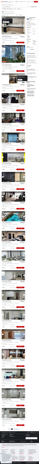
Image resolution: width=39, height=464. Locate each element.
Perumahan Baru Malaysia (32, 449)
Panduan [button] (21, 1)
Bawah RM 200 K (29, 70)
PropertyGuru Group (4, 434)
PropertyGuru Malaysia (5, 449)
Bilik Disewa (21, 452)
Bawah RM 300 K (33, 70)
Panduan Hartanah (4, 451)
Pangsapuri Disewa (22, 451)
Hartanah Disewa (22, 449)
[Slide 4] (13, 82)
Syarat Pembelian (19, 462)
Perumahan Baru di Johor (31, 450)
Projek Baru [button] (16, 1)
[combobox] (15, 7)
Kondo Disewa (21, 450)
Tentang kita (3, 435)
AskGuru (3, 450)
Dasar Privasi (14, 462)
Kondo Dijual (12, 450)
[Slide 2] (12, 141)
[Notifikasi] (32, 1)
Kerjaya (2, 437)
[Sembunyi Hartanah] (22, 18)
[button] (3, 11)
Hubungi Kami (11, 434)
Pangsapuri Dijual (13, 451)
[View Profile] (5, 18)
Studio (27, 74)
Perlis (27, 66)
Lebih (24, 1)
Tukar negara (27, 434)
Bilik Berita (11, 435)
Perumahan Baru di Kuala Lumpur (32, 451)
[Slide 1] (11, 82)
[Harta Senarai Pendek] (23, 18)
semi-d (35, 57)
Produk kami (3, 436)
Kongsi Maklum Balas (12, 436)
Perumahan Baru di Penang (31, 452)
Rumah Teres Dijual (13, 452)
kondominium (30, 57)
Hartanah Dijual (13, 449)
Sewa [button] (12, 1)
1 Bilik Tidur (30, 74)
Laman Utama (4, 4)
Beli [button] (9, 1)
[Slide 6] (14, 82)
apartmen (33, 57)
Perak (29, 66)
